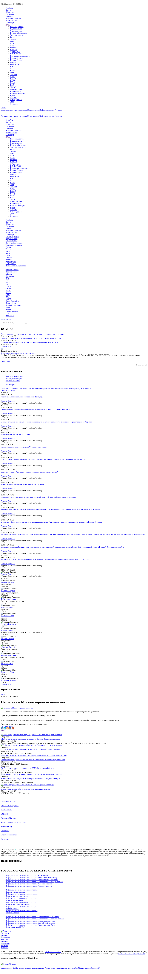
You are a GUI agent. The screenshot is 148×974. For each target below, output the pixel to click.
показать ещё (6, 347)
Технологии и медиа (18, 35)
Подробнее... (6, 361)
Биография (14, 64)
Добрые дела (15, 52)
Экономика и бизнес (14, 18)
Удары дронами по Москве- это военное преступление (22, 484)
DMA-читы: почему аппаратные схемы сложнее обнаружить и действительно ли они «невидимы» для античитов (46, 388)
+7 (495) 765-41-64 (125, 954)
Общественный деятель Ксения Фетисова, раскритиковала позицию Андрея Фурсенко (35, 409)
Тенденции (10, 14)
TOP (12, 102)
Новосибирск (15, 91)
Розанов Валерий (8, 401)
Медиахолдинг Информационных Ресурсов (44, 110)
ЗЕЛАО (13, 87)
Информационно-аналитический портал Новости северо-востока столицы (35, 919)
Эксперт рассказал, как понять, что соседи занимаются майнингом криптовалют (33, 760)
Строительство (16, 31)
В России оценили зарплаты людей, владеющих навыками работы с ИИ (29, 342)
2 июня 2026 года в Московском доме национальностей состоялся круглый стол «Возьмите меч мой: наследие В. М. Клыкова (50, 509)
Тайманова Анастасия (9, 599)
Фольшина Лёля (7, 616)
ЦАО (12, 66)
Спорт (12, 45)
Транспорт (10, 23)
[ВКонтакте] (2, 728)
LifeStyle (13, 48)
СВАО (12, 77)
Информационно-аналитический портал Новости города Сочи (30, 925)
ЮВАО (13, 79)
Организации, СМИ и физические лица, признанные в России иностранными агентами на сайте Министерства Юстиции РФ (51, 968)
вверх (3, 731)
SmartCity (9, 8)
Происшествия (11, 20)
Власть (8, 10)
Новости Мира (16, 60)
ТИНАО (13, 75)
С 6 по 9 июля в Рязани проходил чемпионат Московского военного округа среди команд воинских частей (43, 459)
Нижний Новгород (17, 93)
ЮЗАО (13, 81)
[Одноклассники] (7, 728)
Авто (12, 43)
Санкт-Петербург (17, 89)
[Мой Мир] (10, 728)
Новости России (16, 58)
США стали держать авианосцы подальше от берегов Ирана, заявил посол (30, 739)
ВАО (12, 85)
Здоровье (9, 16)
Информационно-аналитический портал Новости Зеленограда (30, 921)
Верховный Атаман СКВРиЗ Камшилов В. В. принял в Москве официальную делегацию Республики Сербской (45, 559)
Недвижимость (16, 29)
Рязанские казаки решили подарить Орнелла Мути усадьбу (24, 447)
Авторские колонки (19, 110)
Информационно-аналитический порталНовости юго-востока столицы (21, 903)
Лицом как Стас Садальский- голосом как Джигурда (22, 397)
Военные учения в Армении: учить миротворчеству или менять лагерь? (29, 472)
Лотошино (14, 104)
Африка (13, 62)
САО (12, 68)
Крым (12, 95)
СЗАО (12, 83)
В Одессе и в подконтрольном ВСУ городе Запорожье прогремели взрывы (30, 749)
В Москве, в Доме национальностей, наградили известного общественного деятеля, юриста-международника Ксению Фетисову (52, 522)
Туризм (13, 39)
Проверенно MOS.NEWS (16, 927)
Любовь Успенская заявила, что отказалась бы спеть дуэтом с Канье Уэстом (31, 338)
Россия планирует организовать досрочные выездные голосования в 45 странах (32, 334)
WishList (13, 50)
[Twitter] (5, 728)
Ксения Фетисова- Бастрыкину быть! (15, 434)
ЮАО (12, 70)
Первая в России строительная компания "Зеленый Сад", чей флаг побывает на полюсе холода (38, 497)
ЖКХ (12, 41)
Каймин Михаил (7, 582)
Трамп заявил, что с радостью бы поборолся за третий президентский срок (30, 779)
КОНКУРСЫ (15, 54)
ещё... (8, 25)
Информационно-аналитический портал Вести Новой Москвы (30, 923)
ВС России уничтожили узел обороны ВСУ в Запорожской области (27, 768)
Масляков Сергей (8, 591)
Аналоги (13, 98)
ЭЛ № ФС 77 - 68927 (53, 952)
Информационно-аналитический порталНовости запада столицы (21, 891)
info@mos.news (139, 954)
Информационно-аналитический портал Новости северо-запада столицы (34, 882)
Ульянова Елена (7, 607)
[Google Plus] (13, 728)
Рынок (12, 37)
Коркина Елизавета (8, 624)
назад (3, 694)
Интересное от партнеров (20, 56)
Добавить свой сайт (141, 365)
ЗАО (12, 73)
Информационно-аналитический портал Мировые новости (29, 884)
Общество (10, 12)
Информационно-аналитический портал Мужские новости (29, 886)
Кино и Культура (16, 27)
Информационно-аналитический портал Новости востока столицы (32, 917)
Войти (3, 108)
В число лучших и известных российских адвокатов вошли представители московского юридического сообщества (46, 422)
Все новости (6, 110)
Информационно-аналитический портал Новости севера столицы (32, 880)
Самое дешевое (16, 100)
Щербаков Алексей (8, 391)
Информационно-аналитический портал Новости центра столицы (32, 878)
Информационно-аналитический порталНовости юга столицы (21, 899)
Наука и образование (18, 33)
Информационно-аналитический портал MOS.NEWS (27, 875)
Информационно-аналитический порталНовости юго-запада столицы (21, 895)
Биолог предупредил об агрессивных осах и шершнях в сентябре (26, 789)
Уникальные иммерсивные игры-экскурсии (18, 353)
